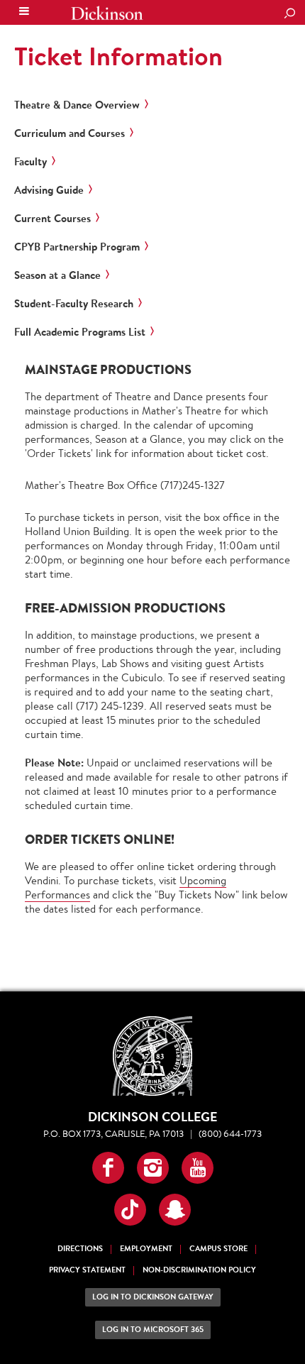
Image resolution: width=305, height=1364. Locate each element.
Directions (80, 1248)
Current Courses (52, 218)
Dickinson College (107, 13)
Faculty (30, 162)
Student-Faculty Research (73, 304)
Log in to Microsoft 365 (153, 1329)
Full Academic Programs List (79, 332)
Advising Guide (49, 190)
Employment (146, 1248)
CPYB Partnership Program (77, 247)
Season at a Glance (57, 275)
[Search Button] (289, 14)
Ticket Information (118, 56)
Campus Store (218, 1248)
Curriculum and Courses (69, 133)
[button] (108, 1168)
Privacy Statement (87, 1270)
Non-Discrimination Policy (199, 1270)
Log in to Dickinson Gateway (153, 1297)
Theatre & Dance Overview (77, 105)
